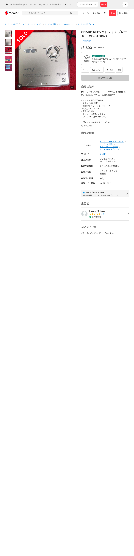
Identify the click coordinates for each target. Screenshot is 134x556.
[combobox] (50, 13)
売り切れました (105, 77)
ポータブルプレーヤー (67, 24)
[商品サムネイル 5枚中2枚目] (8, 42)
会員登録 (96, 13)
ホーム (7, 24)
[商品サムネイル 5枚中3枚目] (8, 50)
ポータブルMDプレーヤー (87, 24)
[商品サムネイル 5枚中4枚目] (8, 59)
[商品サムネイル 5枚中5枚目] (8, 67)
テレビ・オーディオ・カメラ (31, 24)
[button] (71, 13)
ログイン (86, 13)
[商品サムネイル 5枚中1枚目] (8, 33)
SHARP (15, 24)
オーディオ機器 (50, 24)
